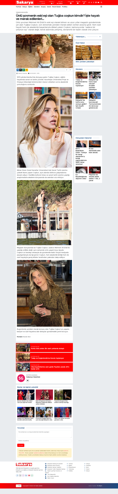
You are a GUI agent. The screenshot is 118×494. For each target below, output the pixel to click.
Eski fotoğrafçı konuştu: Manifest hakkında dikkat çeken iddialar (44, 402)
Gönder (20, 445)
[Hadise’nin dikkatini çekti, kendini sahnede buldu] (25, 412)
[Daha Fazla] (26, 70)
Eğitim (30, 7)
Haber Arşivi (50, 478)
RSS (19, 485)
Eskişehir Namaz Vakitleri (54, 467)
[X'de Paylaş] (20, 70)
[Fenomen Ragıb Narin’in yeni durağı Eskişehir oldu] (44, 412)
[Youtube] (29, 475)
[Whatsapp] (32, 475)
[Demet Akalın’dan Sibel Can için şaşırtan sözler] (25, 394)
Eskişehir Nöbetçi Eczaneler (55, 463)
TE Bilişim (99, 485)
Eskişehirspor (72, 467)
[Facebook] (17, 475)
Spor (87, 467)
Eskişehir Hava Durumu (53, 465)
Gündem (37, 7)
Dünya (24, 7)
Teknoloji (71, 469)
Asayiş (43, 7)
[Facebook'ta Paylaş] (18, 70)
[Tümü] (100, 36)
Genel (49, 7)
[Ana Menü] (101, 7)
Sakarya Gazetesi (22, 73)
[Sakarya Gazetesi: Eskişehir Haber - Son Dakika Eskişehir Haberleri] (25, 2)
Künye (88, 471)
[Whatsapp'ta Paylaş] (23, 70)
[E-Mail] (27, 380)
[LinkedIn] (26, 475)
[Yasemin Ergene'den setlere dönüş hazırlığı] (63, 394)
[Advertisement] (88, 123)
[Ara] (101, 3)
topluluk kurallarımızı (39, 453)
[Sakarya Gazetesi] (21, 378)
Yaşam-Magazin (22, 12)
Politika (64, 7)
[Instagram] (23, 475)
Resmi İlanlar (56, 7)
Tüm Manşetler (51, 474)
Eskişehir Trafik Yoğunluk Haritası (56, 469)
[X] (20, 475)
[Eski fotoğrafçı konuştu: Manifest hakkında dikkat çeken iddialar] (44, 394)
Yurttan (18, 7)
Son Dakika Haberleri (53, 476)
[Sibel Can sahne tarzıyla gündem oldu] (63, 412)
